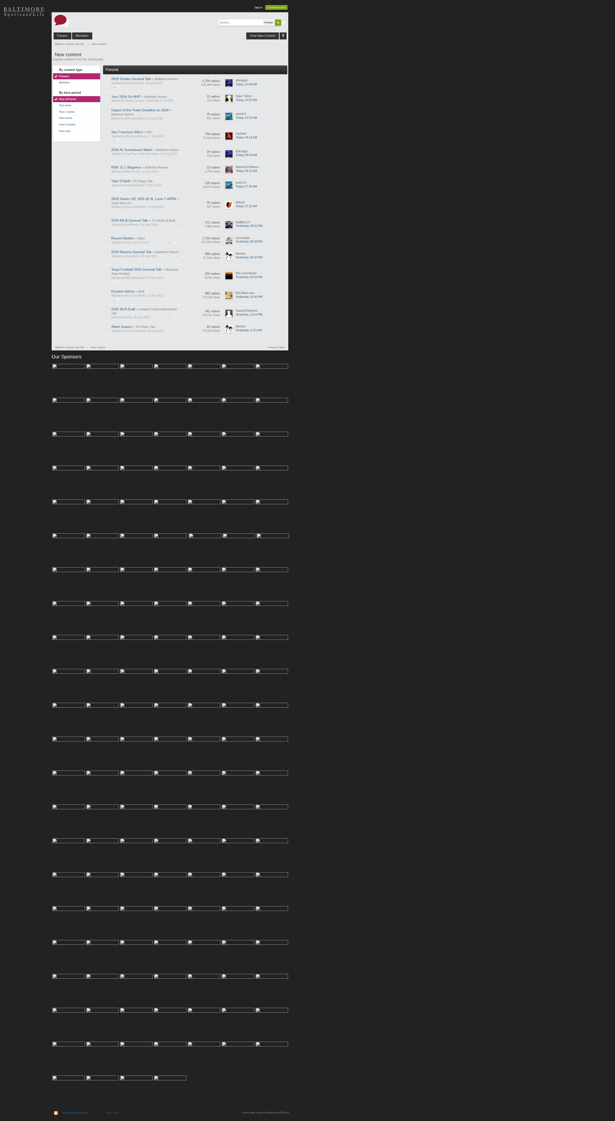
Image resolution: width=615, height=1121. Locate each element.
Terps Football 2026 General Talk (136, 269)
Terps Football (24, 79)
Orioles (24, 29)
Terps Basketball (24, 62)
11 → (115, 282)
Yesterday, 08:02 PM (249, 226)
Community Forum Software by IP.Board (265, 1112)
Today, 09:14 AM (246, 137)
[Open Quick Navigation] (283, 35)
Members (82, 35)
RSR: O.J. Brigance (126, 167)
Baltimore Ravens (156, 167)
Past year (64, 131)
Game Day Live (121, 203)
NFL (149, 132)
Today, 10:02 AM (246, 100)
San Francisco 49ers (127, 132)
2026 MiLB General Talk (129, 220)
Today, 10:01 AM (246, 117)
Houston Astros (122, 291)
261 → (116, 87)
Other (141, 238)
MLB (141, 291)
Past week (65, 105)
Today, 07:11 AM (246, 206)
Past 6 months (67, 124)
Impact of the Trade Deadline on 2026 (140, 110)
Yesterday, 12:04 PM (249, 314)
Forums (62, 35)
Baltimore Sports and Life (69, 347)
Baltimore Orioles (166, 79)
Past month (65, 118)
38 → (116, 140)
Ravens (24, 45)
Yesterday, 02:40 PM (249, 297)
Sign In (258, 7)
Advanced (284, 22)
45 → (116, 300)
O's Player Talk (143, 181)
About (24, 113)
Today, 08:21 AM (246, 171)
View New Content (262, 35)
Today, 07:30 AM (246, 186)
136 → (171, 242)
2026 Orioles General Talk (131, 79)
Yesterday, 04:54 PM (249, 277)
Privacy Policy (276, 347)
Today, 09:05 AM (246, 155)
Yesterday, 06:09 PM (249, 241)
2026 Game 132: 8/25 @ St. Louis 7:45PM (143, 199)
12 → (116, 189)
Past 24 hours (67, 99)
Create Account (276, 7)
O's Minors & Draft (163, 220)
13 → (172, 317)
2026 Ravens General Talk (131, 252)
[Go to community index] (61, 20)
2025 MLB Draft (123, 309)
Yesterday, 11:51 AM (249, 330)
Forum (24, 96)
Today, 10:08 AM (246, 84)
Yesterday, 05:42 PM (249, 257)
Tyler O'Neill (120, 181)
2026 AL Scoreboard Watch (132, 150)
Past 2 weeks (67, 111)
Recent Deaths (122, 238)
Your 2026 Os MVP (125, 97)
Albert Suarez (121, 327)
